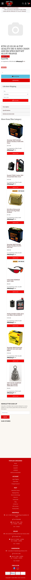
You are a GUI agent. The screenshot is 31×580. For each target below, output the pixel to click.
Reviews (5, 114)
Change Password (15, 483)
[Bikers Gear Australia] (8, 3)
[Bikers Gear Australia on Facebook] (14, 568)
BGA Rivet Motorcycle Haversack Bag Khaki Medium (13, 211)
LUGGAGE (15, 470)
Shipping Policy (15, 492)
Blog (15, 501)
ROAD (15, 463)
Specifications (6, 110)
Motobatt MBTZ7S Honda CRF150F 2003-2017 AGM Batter (14, 349)
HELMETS (15, 468)
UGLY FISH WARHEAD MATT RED (13, 280)
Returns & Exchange (15, 495)
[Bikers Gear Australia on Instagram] (18, 568)
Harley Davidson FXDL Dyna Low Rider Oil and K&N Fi (15, 314)
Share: (3, 56)
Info (24, 61)
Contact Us (15, 504)
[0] (28, 3)
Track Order (15, 481)
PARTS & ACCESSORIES (15, 472)
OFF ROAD (15, 465)
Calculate (16, 100)
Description (6, 107)
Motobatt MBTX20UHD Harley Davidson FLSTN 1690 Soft (14, 246)
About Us (15, 497)
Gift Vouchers (15, 506)
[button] (15, 80)
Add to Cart (15, 153)
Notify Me (16, 76)
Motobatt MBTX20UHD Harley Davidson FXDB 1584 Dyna (15, 141)
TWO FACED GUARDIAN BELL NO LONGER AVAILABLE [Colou (14, 384)
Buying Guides (15, 508)
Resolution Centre (16, 490)
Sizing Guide (15, 499)
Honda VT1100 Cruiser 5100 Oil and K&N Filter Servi (15, 176)
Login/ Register (15, 479)
